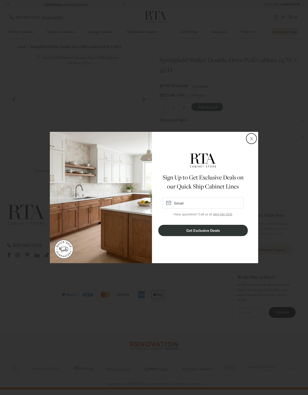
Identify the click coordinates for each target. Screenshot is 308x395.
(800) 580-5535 (222, 214)
